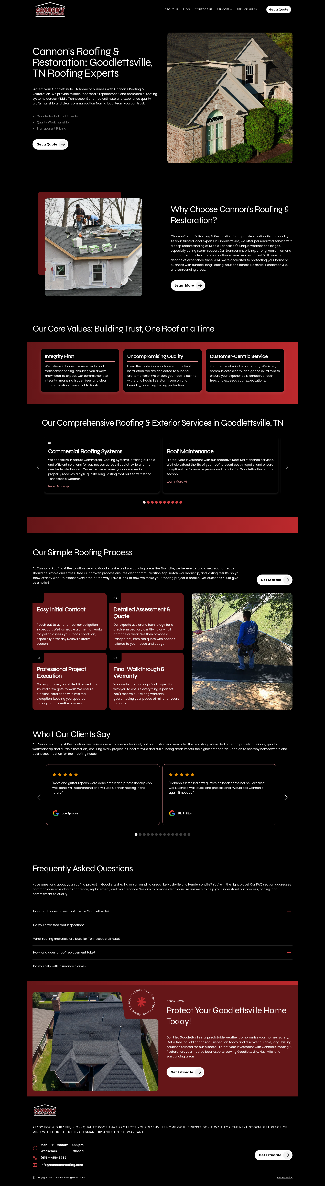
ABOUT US (171, 9)
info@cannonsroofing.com (62, 1165)
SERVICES (223, 9)
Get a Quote (278, 9)
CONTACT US (203, 9)
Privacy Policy (284, 1177)
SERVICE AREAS (247, 9)
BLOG (186, 9)
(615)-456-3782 (53, 1157)
